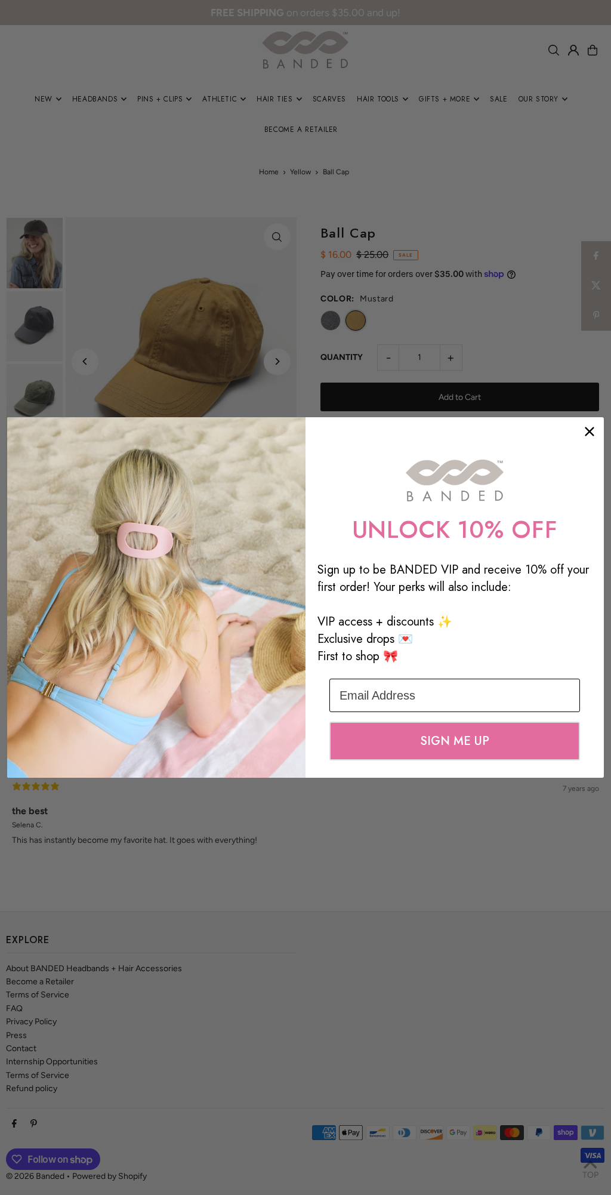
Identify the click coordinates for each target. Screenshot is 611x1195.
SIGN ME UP (454, 741)
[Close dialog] (589, 431)
